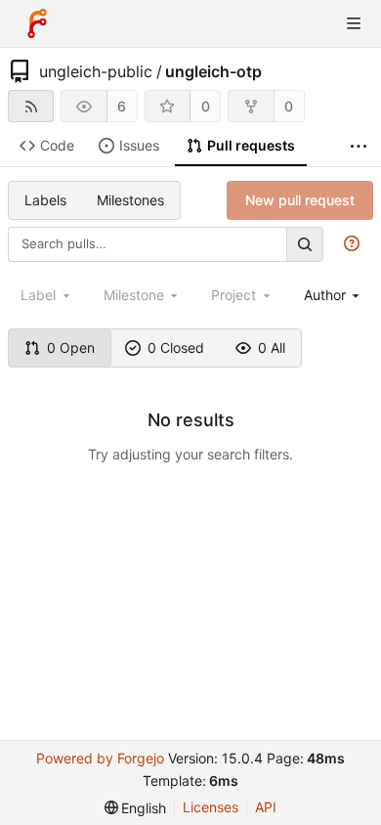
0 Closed (176, 347)
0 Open (71, 347)
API (265, 807)
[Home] (37, 23)
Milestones (130, 200)
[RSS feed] (31, 106)
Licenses (210, 807)
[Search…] (304, 244)
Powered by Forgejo (100, 758)
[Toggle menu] (353, 23)
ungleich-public (95, 71)
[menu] (136, 808)
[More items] (358, 146)
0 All (271, 347)
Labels (45, 200)
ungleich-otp (213, 71)
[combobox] (333, 295)
